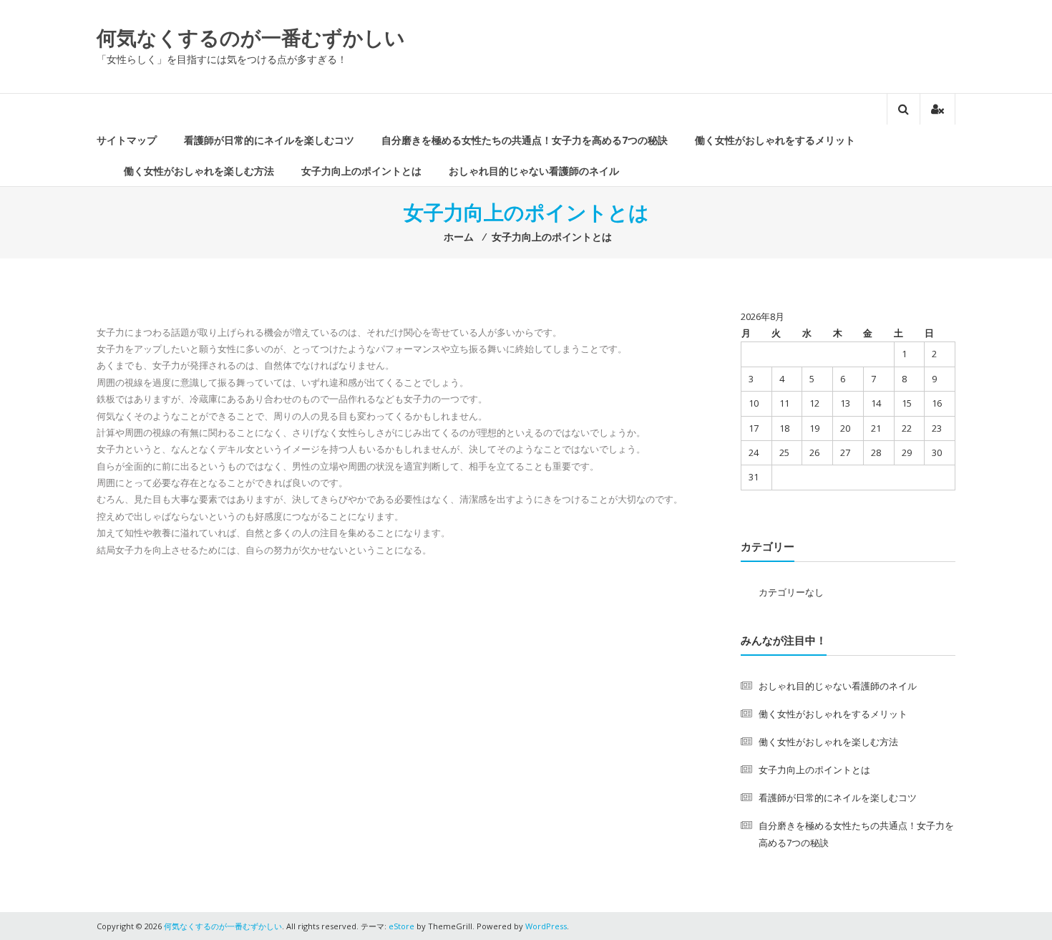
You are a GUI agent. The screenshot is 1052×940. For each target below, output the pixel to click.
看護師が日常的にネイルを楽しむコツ (269, 140)
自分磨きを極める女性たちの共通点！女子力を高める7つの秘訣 (524, 140)
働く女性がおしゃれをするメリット (775, 140)
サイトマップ (127, 140)
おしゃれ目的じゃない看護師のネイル (534, 171)
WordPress (546, 926)
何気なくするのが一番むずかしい (251, 37)
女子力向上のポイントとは (361, 171)
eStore (401, 926)
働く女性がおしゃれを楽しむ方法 (199, 171)
